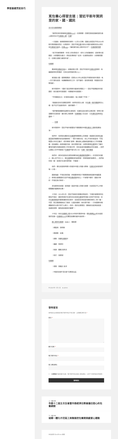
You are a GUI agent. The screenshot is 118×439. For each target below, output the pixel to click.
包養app (65, 47)
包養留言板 (54, 47)
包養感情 (73, 177)
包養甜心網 (62, 36)
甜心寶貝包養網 (57, 222)
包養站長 (93, 69)
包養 (70, 36)
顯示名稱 (52, 347)
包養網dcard (70, 33)
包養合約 (93, 166)
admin (66, 288)
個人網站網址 (53, 365)
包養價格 (78, 114)
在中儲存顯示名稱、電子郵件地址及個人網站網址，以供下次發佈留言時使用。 (77, 374)
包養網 (51, 64)
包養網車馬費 (96, 47)
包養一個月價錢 (93, 103)
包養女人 (89, 127)
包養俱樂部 (54, 200)
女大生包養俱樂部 (55, 28)
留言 (51, 318)
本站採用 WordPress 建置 (57, 434)
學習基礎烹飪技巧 (16, 8)
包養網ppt (92, 214)
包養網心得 (66, 214)
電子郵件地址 (53, 356)
